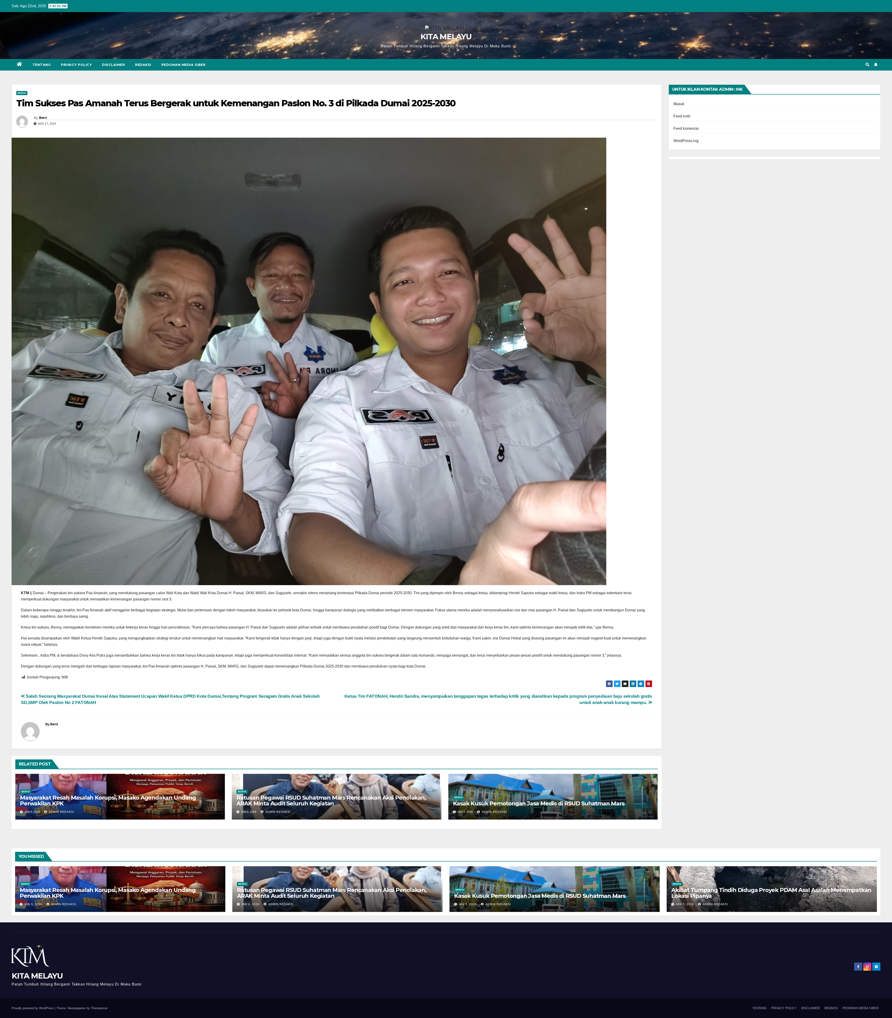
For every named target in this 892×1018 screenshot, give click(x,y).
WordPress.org (686, 141)
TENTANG (42, 65)
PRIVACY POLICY (76, 65)
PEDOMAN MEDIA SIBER (183, 65)
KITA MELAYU (446, 36)
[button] (867, 65)
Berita (22, 93)
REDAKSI (143, 65)
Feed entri (682, 116)
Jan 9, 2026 (33, 904)
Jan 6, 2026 (250, 904)
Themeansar (99, 1008)
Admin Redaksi (61, 812)
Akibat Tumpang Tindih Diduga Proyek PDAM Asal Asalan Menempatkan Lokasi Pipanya (771, 893)
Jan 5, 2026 (468, 904)
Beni (42, 118)
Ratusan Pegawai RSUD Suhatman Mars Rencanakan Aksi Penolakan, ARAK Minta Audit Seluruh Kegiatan (331, 800)
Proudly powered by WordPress (33, 1008)
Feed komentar (686, 128)
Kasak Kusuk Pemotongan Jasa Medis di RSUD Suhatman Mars (538, 803)
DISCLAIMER (113, 65)
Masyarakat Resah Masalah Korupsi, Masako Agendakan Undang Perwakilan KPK (108, 800)
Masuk (679, 104)
